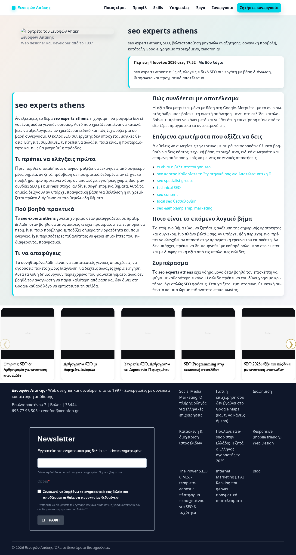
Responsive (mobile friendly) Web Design (267, 437)
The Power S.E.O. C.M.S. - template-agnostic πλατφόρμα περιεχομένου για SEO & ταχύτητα (193, 492)
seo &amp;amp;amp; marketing (185, 208)
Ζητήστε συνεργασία (259, 7)
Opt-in (42, 481)
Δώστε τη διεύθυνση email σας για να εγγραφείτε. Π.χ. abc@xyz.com (79, 472)
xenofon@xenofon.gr (60, 410)
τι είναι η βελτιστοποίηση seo (184, 167)
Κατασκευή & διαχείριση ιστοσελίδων (191, 437)
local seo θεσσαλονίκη (177, 201)
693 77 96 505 (25, 410)
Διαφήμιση (262, 391)
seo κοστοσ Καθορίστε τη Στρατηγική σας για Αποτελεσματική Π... (215, 173)
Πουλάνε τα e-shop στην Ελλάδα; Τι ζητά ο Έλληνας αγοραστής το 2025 (230, 446)
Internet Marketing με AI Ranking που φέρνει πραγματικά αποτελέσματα (230, 486)
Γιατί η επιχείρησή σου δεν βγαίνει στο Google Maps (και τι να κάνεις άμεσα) (230, 406)
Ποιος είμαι (115, 7)
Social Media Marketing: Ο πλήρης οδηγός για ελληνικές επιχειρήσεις (193, 403)
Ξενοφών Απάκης (34, 7)
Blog (257, 471)
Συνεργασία (222, 7)
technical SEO (169, 187)
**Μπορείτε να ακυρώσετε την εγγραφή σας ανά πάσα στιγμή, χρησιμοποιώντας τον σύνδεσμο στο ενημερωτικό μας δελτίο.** (88, 507)
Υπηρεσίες (179, 7)
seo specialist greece (175, 180)
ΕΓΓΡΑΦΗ (51, 520)
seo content (167, 194)
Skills (158, 7)
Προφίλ (140, 7)
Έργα (200, 7)
